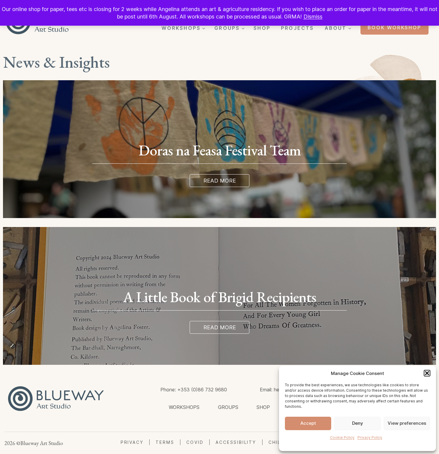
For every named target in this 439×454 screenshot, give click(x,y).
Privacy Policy (369, 437)
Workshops (181, 28)
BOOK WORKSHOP (394, 27)
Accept (308, 423)
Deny (357, 423)
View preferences (407, 423)
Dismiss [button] (313, 16)
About (336, 28)
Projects (297, 28)
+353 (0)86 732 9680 (202, 390)
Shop (262, 28)
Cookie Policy (342, 437)
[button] (427, 373)
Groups (227, 28)
